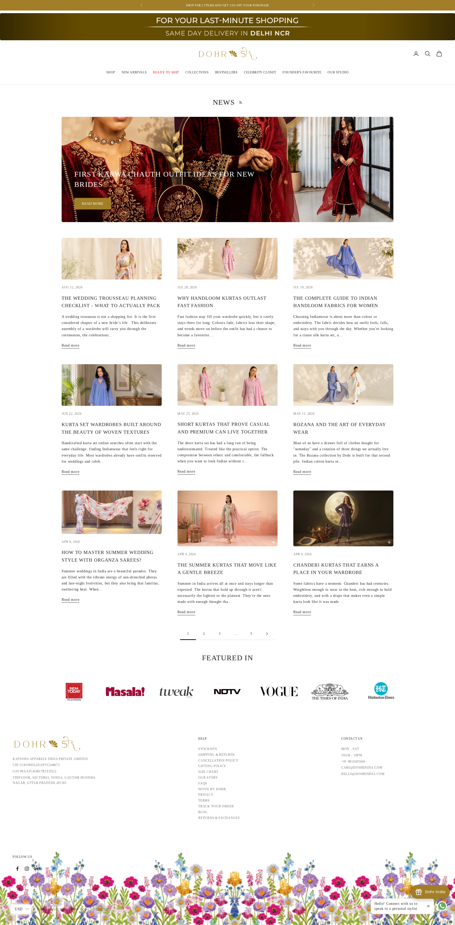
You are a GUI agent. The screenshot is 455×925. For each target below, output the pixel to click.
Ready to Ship (166, 72)
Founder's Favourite (302, 72)
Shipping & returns (216, 755)
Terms (204, 800)
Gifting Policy (212, 766)
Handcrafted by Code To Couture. (80, 909)
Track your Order (216, 806)
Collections (197, 72)
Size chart (208, 772)
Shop (110, 72)
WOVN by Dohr (212, 789)
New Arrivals (134, 72)
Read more (92, 204)
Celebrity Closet (260, 72)
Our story (208, 777)
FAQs (202, 783)
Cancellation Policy (218, 760)
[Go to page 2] (267, 634)
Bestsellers (226, 72)
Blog (203, 812)
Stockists (207, 749)
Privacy (205, 795)
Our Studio (338, 72)
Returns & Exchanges (219, 818)
